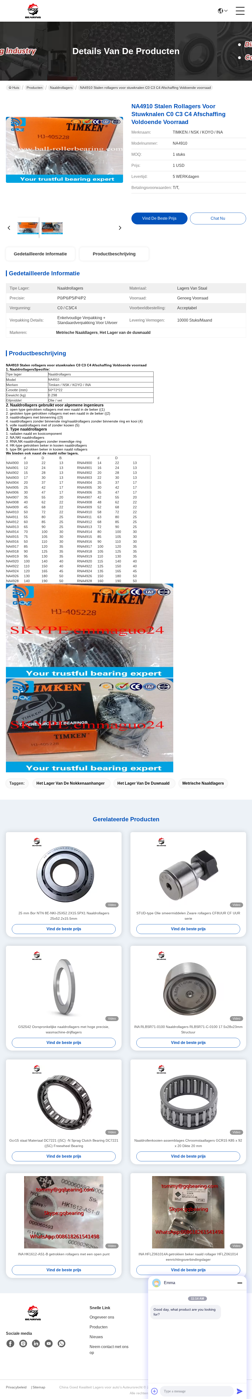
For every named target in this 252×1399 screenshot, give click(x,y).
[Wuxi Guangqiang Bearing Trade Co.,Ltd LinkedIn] (36, 1344)
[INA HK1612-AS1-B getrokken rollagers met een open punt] (64, 1212)
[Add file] (154, 1391)
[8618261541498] (61, 1344)
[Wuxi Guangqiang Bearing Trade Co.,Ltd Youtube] (48, 1344)
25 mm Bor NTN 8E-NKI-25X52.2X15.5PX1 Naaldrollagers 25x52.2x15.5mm (63, 915)
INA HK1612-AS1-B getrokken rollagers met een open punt (64, 1254)
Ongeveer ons (102, 1317)
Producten (35, 88)
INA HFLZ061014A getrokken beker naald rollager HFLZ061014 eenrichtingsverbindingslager (188, 1256)
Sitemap (38, 1387)
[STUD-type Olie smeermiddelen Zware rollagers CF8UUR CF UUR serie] (188, 871)
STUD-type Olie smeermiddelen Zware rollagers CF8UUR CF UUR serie (188, 915)
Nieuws (96, 1337)
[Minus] (240, 1283)
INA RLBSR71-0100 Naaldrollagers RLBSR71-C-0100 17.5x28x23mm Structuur (188, 1029)
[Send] (240, 1391)
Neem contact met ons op (109, 1350)
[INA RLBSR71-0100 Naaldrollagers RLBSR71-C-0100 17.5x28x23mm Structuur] (188, 985)
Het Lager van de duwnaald (143, 783)
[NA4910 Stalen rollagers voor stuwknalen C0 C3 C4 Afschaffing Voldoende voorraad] (64, 155)
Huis (15, 88)
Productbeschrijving (114, 253)
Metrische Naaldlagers (203, 783)
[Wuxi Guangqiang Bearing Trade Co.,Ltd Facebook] (10, 1344)
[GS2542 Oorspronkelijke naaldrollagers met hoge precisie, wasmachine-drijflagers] (64, 985)
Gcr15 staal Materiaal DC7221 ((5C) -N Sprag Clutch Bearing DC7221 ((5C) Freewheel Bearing (63, 1143)
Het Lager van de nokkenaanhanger (70, 783)
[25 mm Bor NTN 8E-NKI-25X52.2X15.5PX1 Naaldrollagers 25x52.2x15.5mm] (64, 871)
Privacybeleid (16, 1387)
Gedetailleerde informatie (40, 253)
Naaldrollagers (61, 88)
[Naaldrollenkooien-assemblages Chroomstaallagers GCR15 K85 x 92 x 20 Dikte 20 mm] (188, 1098)
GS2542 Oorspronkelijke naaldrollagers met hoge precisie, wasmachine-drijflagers (63, 1029)
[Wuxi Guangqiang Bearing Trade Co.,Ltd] (33, 10)
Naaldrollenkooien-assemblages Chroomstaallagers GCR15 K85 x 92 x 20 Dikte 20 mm (188, 1143)
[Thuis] (33, 1319)
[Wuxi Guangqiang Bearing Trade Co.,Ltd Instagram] (23, 1344)
